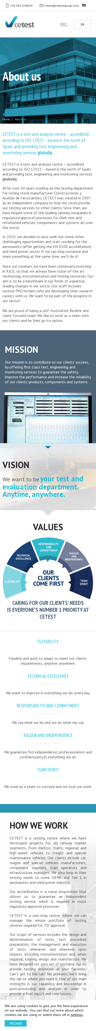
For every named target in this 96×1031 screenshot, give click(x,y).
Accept (16, 1023)
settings (77, 1015)
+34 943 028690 (21, 5)
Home (6, 119)
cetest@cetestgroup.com (61, 5)
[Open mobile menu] (65, 24)
